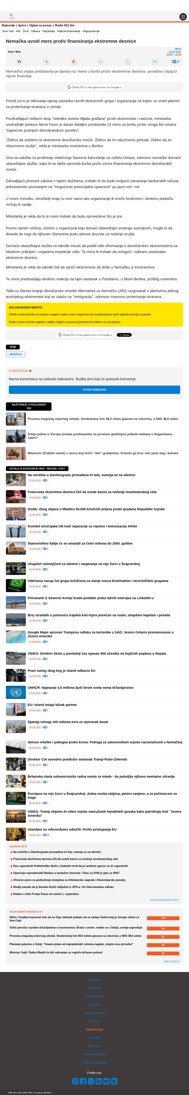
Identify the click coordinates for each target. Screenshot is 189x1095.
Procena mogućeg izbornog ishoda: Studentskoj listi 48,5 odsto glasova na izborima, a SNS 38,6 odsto (103, 419)
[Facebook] (19, 61)
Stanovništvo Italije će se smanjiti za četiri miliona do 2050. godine (80, 543)
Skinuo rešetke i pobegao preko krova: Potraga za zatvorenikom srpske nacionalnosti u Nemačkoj (105, 742)
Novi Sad (7, 31)
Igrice (22, 25)
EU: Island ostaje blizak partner (52, 705)
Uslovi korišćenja (94, 1054)
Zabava (35, 31)
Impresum (94, 1046)
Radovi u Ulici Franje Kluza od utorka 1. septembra (46, 893)
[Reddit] (73, 61)
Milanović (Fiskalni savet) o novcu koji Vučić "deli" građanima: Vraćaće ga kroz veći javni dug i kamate (103, 453)
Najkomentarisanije (68, 31)
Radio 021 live (65, 25)
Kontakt (94, 1037)
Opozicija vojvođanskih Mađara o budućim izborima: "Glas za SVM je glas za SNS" (66, 872)
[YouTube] (106, 1081)
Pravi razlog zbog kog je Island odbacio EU (61, 671)
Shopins (94, 1004)
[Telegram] (154, 61)
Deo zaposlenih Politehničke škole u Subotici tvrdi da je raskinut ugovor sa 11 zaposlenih (70, 865)
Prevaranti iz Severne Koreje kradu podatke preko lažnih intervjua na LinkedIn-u (91, 598)
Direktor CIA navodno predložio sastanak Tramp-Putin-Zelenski (77, 759)
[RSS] (113, 1081)
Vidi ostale (171, 961)
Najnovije (8, 25)
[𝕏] (46, 61)
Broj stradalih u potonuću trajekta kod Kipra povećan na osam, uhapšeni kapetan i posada (99, 615)
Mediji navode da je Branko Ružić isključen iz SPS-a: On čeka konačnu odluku (63, 886)
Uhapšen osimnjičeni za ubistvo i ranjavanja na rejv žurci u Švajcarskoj (84, 564)
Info (18, 31)
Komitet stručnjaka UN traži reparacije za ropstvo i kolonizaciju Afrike (82, 526)
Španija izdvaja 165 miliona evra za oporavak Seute (68, 722)
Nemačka (16, 354)
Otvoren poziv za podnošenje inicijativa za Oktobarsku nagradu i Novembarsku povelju (69, 879)
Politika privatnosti (94, 1062)
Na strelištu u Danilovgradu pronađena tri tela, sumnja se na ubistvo (81, 475)
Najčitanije (48, 31)
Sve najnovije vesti (164, 899)
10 (47, 835)
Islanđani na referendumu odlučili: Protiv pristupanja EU (72, 829)
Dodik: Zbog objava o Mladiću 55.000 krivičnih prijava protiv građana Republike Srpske (96, 509)
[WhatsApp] (127, 61)
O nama (94, 1021)
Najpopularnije (91, 31)
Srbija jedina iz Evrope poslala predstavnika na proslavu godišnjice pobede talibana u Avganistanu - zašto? (101, 436)
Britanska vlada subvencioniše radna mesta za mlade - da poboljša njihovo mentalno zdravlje (101, 776)
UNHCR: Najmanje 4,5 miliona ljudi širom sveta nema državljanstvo (80, 687)
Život (26, 31)
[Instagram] (75, 1081)
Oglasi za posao (40, 25)
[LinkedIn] (99, 1081)
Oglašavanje (94, 1029)
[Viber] (100, 61)
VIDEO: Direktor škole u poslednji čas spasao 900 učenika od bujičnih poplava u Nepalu (97, 653)
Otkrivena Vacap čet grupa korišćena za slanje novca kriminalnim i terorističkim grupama (98, 581)
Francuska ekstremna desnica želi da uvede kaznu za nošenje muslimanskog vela (92, 492)
